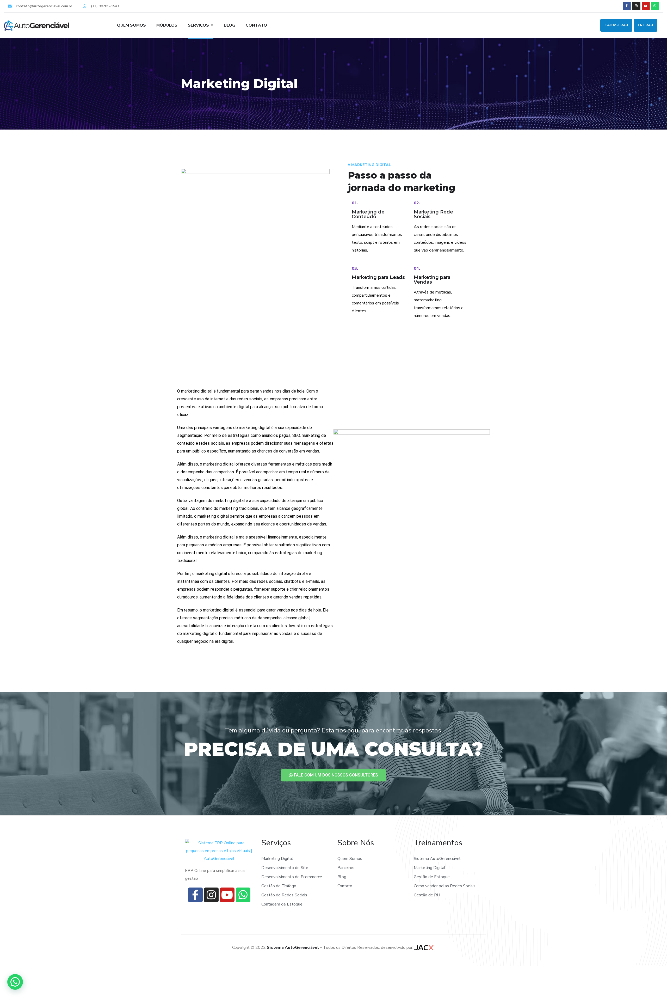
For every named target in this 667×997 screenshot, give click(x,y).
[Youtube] (646, 6)
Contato (256, 25)
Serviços (198, 25)
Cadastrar (616, 25)
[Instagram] (636, 6)
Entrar (645, 25)
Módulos (166, 25)
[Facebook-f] (627, 6)
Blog (229, 25)
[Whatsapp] (655, 6)
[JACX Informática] (424, 947)
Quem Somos (131, 25)
